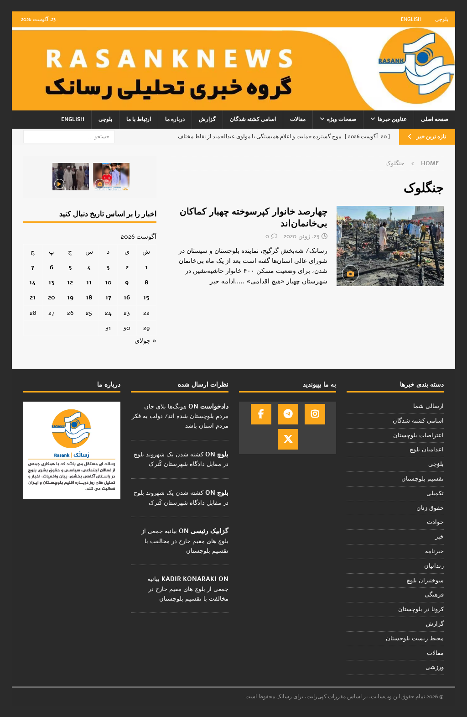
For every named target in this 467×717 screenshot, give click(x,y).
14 (32, 282)
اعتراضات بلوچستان (418, 435)
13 (51, 282)
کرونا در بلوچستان (421, 609)
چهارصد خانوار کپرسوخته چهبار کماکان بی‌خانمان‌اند (253, 217)
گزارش (207, 119)
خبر (439, 537)
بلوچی (441, 19)
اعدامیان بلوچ (427, 449)
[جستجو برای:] (68, 136)
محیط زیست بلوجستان (415, 638)
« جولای (145, 340)
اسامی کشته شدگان (253, 119)
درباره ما (175, 119)
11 (89, 282)
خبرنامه (434, 551)
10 (108, 282)
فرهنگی (434, 595)
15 (146, 297)
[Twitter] (288, 439)
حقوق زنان (430, 508)
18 (89, 297)
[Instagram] (315, 414)
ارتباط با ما (138, 119)
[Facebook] (261, 414)
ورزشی (434, 667)
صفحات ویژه (341, 119)
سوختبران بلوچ (425, 580)
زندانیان (434, 566)
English (411, 19)
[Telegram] (288, 414)
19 (70, 297)
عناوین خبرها (392, 119)
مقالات (298, 119)
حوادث (435, 522)
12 (70, 282)
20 (51, 297)
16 (127, 297)
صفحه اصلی (434, 119)
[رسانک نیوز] (234, 105)
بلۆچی (436, 464)
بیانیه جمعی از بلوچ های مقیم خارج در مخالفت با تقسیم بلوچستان (184, 541)
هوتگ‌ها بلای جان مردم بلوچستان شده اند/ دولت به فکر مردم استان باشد (180, 416)
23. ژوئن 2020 (301, 236)
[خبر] (390, 246)
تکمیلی (435, 493)
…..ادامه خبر (227, 281)
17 (108, 297)
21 (33, 297)
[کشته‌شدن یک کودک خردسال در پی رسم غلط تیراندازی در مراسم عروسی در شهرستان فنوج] (111, 176)
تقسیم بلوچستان (422, 479)
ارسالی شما (428, 406)
